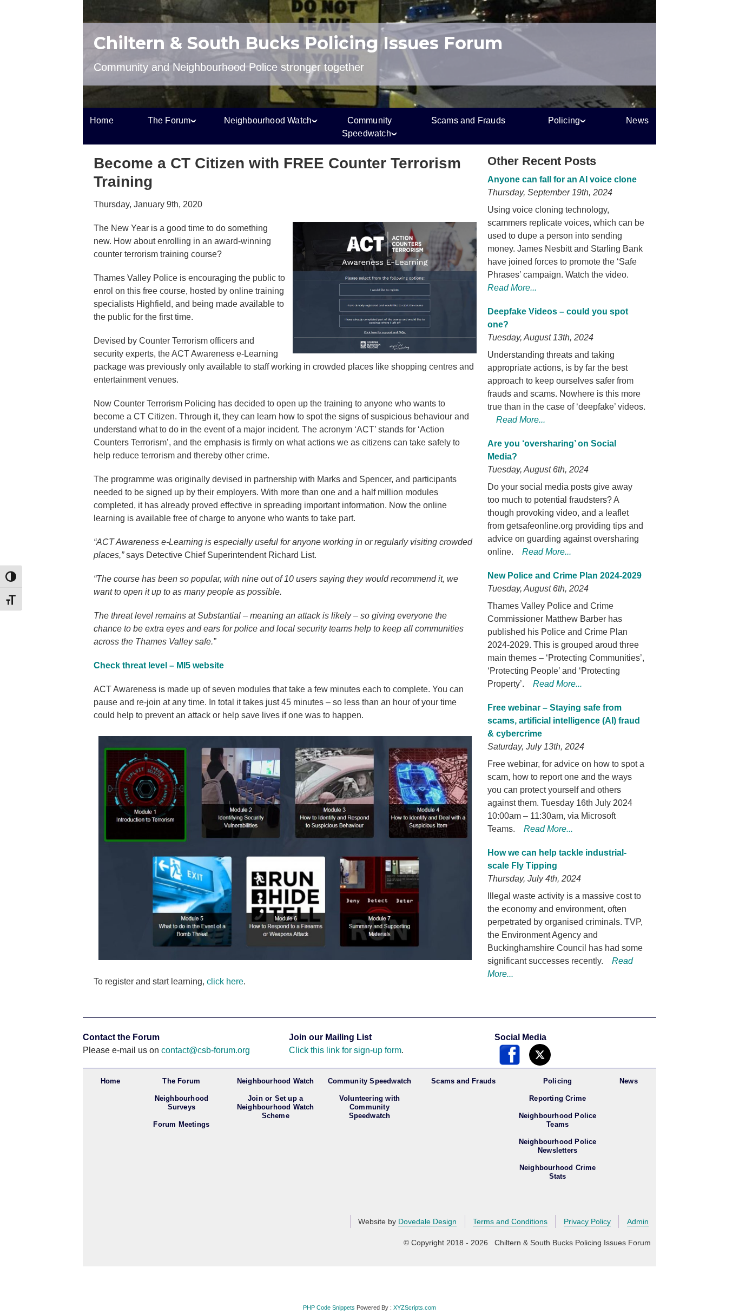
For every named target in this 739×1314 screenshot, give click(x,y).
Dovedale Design (427, 1221)
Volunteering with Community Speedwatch (369, 1107)
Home (102, 120)
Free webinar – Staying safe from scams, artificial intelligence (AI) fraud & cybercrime (563, 720)
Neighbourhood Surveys (182, 1102)
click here (225, 981)
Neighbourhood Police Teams (558, 1120)
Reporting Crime (557, 1098)
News (637, 120)
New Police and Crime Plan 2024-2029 (564, 575)
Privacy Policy (587, 1221)
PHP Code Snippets (329, 1307)
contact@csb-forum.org (205, 1050)
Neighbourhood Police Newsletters (558, 1146)
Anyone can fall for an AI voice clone (562, 179)
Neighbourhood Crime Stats (557, 1172)
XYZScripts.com (414, 1307)
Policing (564, 120)
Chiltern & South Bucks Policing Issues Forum (298, 43)
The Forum (169, 120)
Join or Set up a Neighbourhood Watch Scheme (275, 1107)
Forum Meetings (181, 1124)
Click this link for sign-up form (345, 1050)
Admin (638, 1221)
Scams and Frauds (468, 120)
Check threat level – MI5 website (159, 665)
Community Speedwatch (367, 127)
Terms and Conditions (510, 1221)
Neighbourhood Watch (268, 120)
